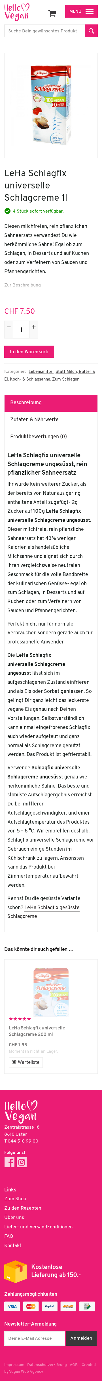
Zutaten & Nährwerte (34, 420)
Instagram (21, 1162)
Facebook (9, 1162)
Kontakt (12, 1245)
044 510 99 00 (23, 1141)
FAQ (8, 1236)
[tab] (51, 403)
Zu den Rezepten (22, 1208)
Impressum (14, 1365)
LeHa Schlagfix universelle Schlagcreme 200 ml (51, 992)
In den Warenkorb (29, 352)
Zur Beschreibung (22, 285)
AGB (74, 1365)
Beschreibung (26, 403)
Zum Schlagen (65, 379)
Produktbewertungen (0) (38, 437)
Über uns (14, 1217)
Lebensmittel (41, 372)
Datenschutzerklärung (47, 1365)
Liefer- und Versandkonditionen (38, 1227)
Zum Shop (15, 1199)
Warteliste (28, 1062)
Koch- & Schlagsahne (30, 379)
